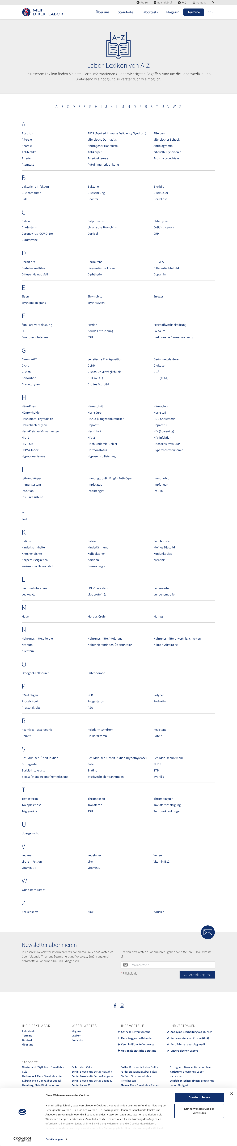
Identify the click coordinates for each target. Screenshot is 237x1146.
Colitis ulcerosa (164, 227)
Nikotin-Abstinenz (166, 645)
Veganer (27, 855)
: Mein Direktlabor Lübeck (42, 1080)
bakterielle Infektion (35, 186)
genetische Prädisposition (105, 359)
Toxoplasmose (31, 805)
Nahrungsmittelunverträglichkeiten (177, 638)
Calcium (27, 221)
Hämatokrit (95, 406)
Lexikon (76, 1035)
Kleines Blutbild (164, 547)
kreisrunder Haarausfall (37, 566)
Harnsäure (95, 412)
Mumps (158, 616)
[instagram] (121, 1005)
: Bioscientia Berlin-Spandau (92, 1080)
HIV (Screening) (164, 431)
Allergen (159, 133)
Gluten (26, 372)
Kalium (26, 541)
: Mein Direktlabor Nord (41, 1085)
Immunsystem (31, 484)
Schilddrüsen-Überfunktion (40, 758)
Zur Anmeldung (195, 975)
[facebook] (115, 1005)
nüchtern (28, 651)
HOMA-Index (30, 450)
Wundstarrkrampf (33, 890)
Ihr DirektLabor (36, 1025)
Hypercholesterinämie (168, 450)
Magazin (77, 1031)
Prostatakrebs (31, 708)
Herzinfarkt (95, 431)
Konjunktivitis (163, 554)
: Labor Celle (81, 1067)
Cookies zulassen (199, 1097)
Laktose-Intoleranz (34, 588)
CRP (156, 234)
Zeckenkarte (30, 912)
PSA (90, 708)
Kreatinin (160, 560)
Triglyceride (29, 811)
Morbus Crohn (97, 616)
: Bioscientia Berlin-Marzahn (91, 1071)
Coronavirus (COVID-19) (37, 234)
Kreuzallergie (96, 566)
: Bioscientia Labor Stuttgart (192, 1083)
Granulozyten (31, 384)
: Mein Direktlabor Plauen (140, 1085)
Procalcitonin (30, 701)
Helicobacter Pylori (34, 425)
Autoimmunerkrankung (103, 164)
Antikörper (95, 152)
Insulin (158, 491)
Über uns (27, 1044)
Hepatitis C (161, 425)
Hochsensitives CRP (167, 444)
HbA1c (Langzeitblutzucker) (106, 419)
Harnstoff (160, 412)
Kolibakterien (96, 554)
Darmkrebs (95, 262)
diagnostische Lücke (101, 268)
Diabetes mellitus (33, 268)
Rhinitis (27, 736)
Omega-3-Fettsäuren (35, 673)
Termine (27, 1035)
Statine (92, 770)
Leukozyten (29, 594)
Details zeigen (54, 1139)
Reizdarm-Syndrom (100, 730)
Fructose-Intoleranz (35, 337)
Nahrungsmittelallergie (37, 638)
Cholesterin (29, 227)
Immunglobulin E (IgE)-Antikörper (110, 478)
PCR (90, 695)
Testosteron (30, 799)
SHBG (157, 764)
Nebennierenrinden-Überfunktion (110, 645)
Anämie (27, 146)
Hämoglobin (162, 406)
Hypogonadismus (33, 456)
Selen (91, 764)
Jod (24, 519)
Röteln (158, 736)
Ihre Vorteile (132, 1025)
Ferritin (92, 325)
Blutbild (159, 186)
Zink (91, 912)
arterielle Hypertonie (167, 152)
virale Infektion (32, 861)
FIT (24, 331)
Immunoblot (162, 478)
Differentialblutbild (166, 268)
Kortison (93, 560)
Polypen (159, 695)
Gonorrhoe (29, 378)
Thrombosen (96, 799)
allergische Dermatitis (102, 139)
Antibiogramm (163, 146)
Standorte (30, 1061)
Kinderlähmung (98, 547)
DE (209, 12)
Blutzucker (161, 193)
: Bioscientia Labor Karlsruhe (187, 1074)
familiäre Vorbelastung (37, 325)
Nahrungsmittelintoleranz (105, 638)
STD (156, 770)
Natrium (27, 645)
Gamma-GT (29, 359)
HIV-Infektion (162, 437)
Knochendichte (32, 554)
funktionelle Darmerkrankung (173, 337)
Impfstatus (95, 484)
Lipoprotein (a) (97, 594)
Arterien (27, 158)
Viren (91, 861)
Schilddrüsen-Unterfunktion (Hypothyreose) (117, 758)
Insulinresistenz (32, 497)
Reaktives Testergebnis (37, 730)
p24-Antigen (30, 695)
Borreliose (160, 199)
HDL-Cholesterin (165, 419)
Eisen (25, 296)
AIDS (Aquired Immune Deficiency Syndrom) (117, 133)
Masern (26, 616)
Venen (158, 855)
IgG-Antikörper (31, 478)
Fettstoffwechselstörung (170, 325)
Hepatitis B (95, 425)
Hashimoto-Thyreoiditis (37, 419)
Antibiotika (29, 152)
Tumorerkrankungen (167, 811)
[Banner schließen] (231, 1093)
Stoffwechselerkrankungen (106, 777)
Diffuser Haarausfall (35, 274)
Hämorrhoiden (31, 412)
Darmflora (28, 262)
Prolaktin (160, 701)
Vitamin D (94, 868)
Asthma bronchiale (166, 158)
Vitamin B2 (29, 868)
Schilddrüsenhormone (169, 758)
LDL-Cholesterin (98, 588)
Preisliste (77, 1040)
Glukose (159, 365)
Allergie (27, 139)
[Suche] (213, 2)
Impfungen (161, 484)
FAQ (184, 2)
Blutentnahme (31, 193)
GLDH (91, 365)
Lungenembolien (165, 594)
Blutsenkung (96, 193)
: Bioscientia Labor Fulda (139, 1071)
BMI (24, 199)
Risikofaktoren (97, 736)
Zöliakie (159, 912)
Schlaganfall (30, 764)
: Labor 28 (81, 1085)
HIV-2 (91, 437)
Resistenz (160, 730)
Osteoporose (96, 673)
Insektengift (96, 491)
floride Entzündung (100, 331)
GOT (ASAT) (95, 378)
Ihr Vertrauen (183, 1025)
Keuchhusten (162, 541)
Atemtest (28, 164)
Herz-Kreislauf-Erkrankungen (41, 431)
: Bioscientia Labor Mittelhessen (136, 1078)
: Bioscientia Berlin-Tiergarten (93, 1076)
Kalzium (93, 541)
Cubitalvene (30, 240)
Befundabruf (164, 2)
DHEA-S (159, 262)
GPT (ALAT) (161, 378)
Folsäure (159, 331)
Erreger (158, 296)
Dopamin (160, 274)
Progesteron (96, 701)
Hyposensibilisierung (102, 456)
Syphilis (159, 777)
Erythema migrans (34, 303)
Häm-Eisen (29, 406)
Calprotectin (96, 221)
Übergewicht (30, 833)
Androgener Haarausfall (104, 146)
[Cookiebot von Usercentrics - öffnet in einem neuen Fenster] (22, 1139)
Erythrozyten (96, 303)
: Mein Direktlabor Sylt (43, 1069)
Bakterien (94, 186)
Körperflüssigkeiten (35, 560)
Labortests (28, 1031)
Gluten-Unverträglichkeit (104, 372)
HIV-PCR (27, 444)
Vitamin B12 (162, 861)
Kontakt (201, 2)
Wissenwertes (84, 1025)
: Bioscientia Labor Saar (190, 1067)
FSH (90, 337)
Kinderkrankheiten (34, 547)
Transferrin (95, 805)
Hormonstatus (97, 450)
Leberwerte (161, 588)
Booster (93, 199)
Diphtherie (95, 274)
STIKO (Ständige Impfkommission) (45, 777)
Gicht (25, 365)
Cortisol (93, 234)
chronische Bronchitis (102, 227)
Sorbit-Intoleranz (33, 770)
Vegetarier (94, 855)
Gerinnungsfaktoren (167, 359)
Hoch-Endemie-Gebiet (102, 444)
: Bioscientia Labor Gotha (139, 1067)
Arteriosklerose (98, 158)
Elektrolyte (95, 296)
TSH (90, 811)
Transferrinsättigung (167, 805)
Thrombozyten (163, 799)
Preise (144, 2)
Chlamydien (162, 221)
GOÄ (156, 372)
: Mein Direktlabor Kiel (42, 1076)
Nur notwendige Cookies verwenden (199, 1110)
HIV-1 (25, 437)
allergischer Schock (167, 139)
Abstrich (27, 133)
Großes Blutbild (98, 384)
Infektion (28, 491)
